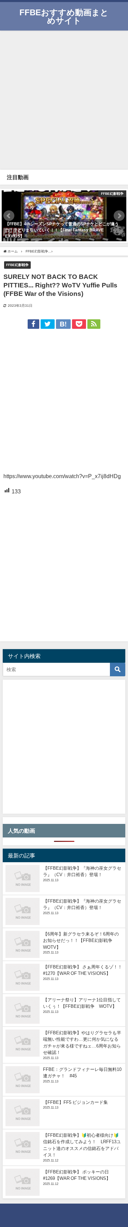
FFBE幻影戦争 (17, 264)
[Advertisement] (64, 99)
